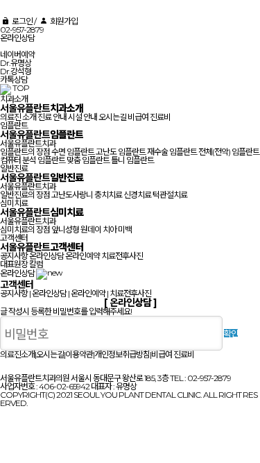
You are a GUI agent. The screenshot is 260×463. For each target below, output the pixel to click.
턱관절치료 (170, 195)
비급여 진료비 (149, 117)
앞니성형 (65, 229)
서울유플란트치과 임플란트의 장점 (27, 147)
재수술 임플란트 (172, 151)
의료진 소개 (18, 117)
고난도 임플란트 (121, 151)
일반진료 (14, 168)
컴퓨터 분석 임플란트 (32, 160)
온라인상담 (17, 38)
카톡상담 (14, 79)
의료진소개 (17, 354)
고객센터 (14, 238)
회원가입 (63, 21)
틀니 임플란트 (132, 160)
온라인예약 (82, 256)
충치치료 (108, 195)
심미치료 (14, 203)
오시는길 (112, 117)
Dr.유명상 (15, 63)
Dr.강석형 (15, 71)
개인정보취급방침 (122, 354)
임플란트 (14, 125)
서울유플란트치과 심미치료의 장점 (27, 225)
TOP (20, 88)
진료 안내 (52, 117)
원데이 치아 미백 (106, 229)
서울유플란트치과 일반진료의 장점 (27, 190)
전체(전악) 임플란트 (228, 151)
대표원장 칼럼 (21, 264)
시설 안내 (82, 117)
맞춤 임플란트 (88, 160)
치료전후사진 (122, 256)
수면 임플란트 (72, 151)
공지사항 (14, 256)
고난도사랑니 (72, 195)
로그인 (21, 21)
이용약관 (79, 354)
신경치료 (137, 195)
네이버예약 (17, 54)
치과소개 (14, 99)
